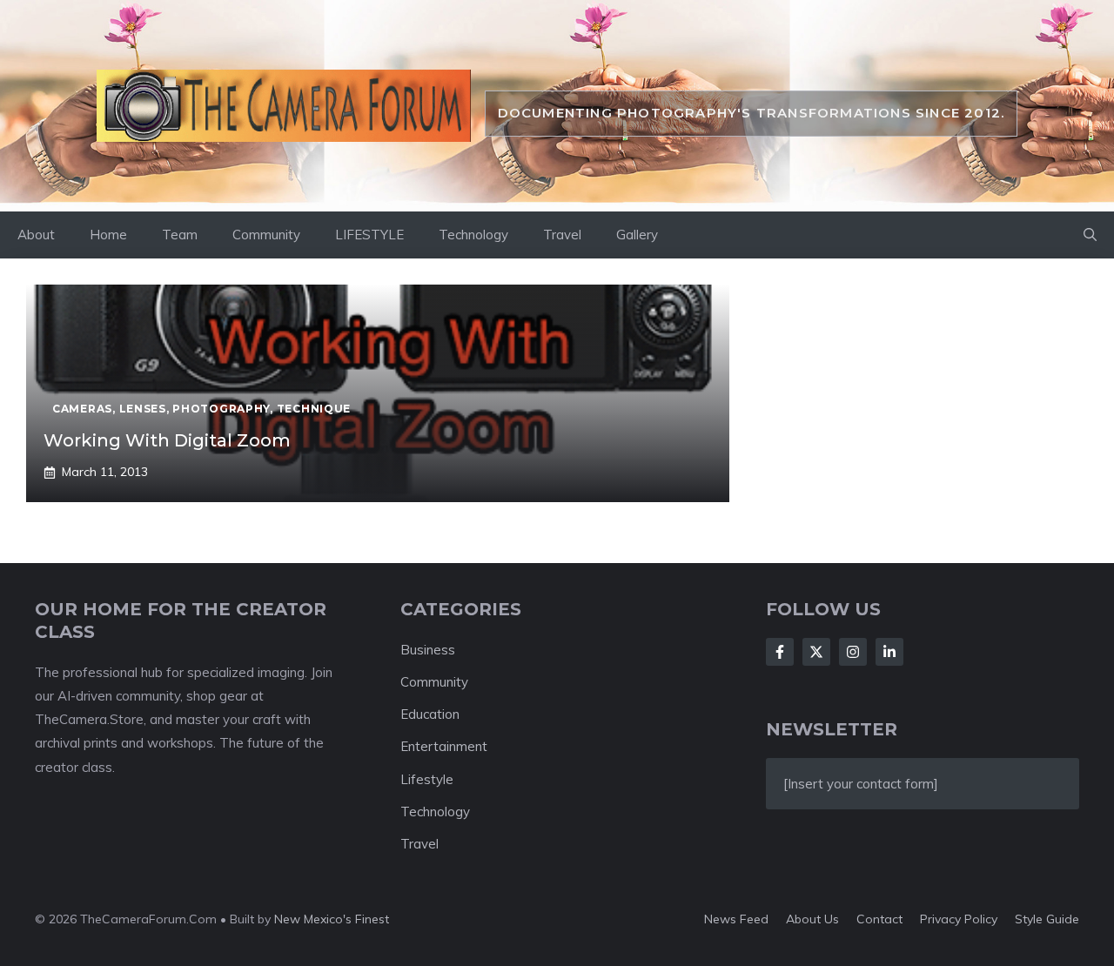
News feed (736, 919)
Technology (473, 234)
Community (266, 234)
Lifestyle (426, 779)
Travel (562, 234)
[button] (1090, 234)
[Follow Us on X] (816, 652)
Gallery (637, 234)
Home (108, 234)
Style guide (1047, 919)
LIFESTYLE (369, 234)
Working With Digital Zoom (167, 440)
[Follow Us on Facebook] (780, 652)
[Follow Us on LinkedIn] (889, 652)
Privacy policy (958, 919)
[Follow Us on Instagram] (853, 652)
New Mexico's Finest (331, 919)
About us (812, 919)
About (36, 234)
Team (180, 234)
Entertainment (443, 746)
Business (427, 649)
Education (430, 714)
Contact (879, 919)
